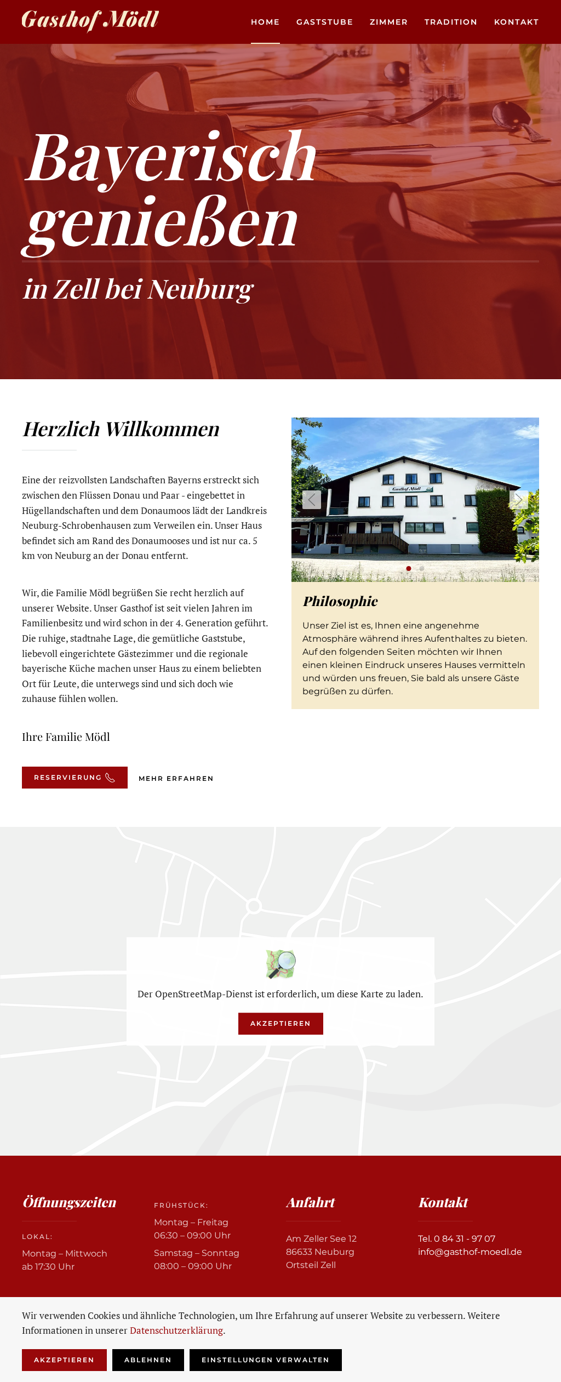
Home (265, 22)
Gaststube (324, 22)
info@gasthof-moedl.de (470, 1252)
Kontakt (516, 22)
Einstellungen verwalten (266, 1360)
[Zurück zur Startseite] (90, 22)
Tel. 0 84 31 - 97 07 (456, 1238)
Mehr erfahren (176, 778)
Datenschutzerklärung (176, 1330)
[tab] (409, 568)
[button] (311, 499)
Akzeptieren (280, 1023)
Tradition (451, 22)
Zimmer (389, 22)
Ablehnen (148, 1360)
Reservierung (68, 777)
